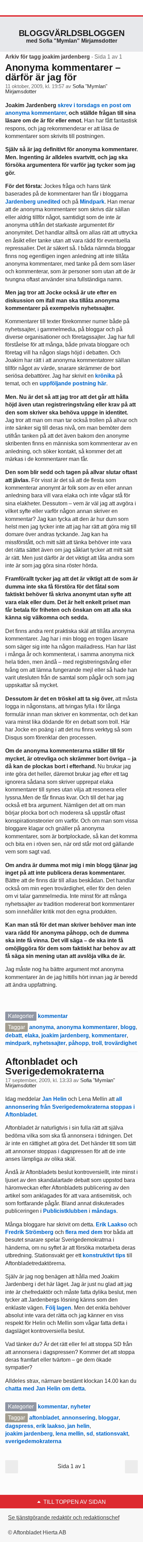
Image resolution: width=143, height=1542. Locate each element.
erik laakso (50, 1426)
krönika (104, 376)
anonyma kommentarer (87, 1027)
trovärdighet (120, 1043)
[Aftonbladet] (31, 8)
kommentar (53, 1016)
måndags (104, 1211)
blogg (128, 1027)
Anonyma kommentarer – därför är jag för (63, 72)
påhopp (78, 1043)
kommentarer (109, 1035)
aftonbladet (44, 1418)
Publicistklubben (65, 1211)
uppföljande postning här (73, 383)
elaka (32, 1035)
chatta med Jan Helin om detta (45, 1388)
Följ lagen (58, 1308)
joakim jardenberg (65, 1035)
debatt (13, 1035)
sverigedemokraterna (33, 1441)
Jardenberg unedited (32, 202)
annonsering (78, 1418)
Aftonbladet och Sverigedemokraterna (54, 1066)
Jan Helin (54, 1099)
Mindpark (92, 202)
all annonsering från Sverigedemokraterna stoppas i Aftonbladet (70, 1106)
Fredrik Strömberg (29, 1232)
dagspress (19, 1426)
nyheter (80, 1407)
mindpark (17, 1043)
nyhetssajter (49, 1043)
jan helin (78, 1426)
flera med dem (83, 1232)
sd (89, 1434)
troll (97, 1043)
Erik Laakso (111, 1224)
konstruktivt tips (104, 1255)
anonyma (41, 1027)
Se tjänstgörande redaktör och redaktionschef (63, 1517)
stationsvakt (112, 1434)
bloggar (108, 1418)
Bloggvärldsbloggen (72, 33)
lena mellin (70, 1434)
